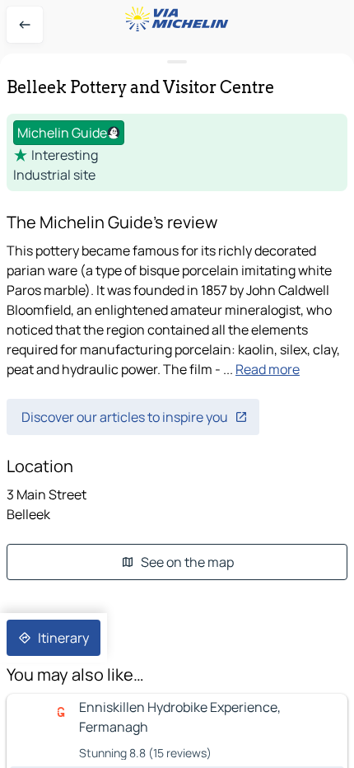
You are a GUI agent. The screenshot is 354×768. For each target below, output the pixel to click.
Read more (267, 369)
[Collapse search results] (177, 62)
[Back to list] (25, 25)
